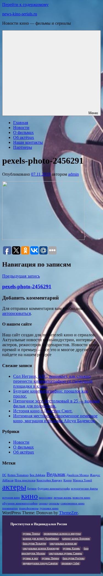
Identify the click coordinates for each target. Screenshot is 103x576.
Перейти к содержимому (25, 4)
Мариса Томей (82, 480)
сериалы (54, 503)
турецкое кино (49, 508)
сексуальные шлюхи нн (63, 543)
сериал (43, 503)
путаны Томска (31, 533)
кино (29, 495)
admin (73, 174)
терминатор (10, 508)
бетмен (32, 488)
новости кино (81, 497)
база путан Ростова (73, 558)
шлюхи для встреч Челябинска (41, 538)
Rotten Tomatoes (18, 475)
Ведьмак (55, 474)
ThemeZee (68, 512)
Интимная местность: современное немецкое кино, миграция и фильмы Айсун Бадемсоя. (55, 418)
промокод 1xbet (70, 563)
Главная (20, 122)
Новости (21, 127)
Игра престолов (25, 480)
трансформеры (28, 508)
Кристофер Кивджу (49, 480)
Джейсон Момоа (77, 475)
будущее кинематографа (54, 488)
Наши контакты (28, 142)
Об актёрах (23, 137)
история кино (11, 497)
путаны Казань (71, 548)
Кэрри (67, 480)
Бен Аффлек (37, 475)
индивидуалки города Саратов (40, 563)
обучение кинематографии (20, 503)
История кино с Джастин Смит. (43, 411)
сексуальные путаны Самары (65, 553)
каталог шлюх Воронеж (76, 538)
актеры (14, 486)
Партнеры (22, 147)
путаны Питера (50, 558)
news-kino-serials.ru (19, 14)
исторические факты (84, 488)
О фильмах (23, 132)
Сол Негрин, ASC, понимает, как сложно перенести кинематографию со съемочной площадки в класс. (53, 381)
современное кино (72, 503)
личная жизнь (62, 497)
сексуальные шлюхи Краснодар (41, 548)
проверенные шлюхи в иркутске (62, 533)
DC (4, 475)
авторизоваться (16, 313)
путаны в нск (30, 558)
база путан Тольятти (34, 543)
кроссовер (45, 497)
